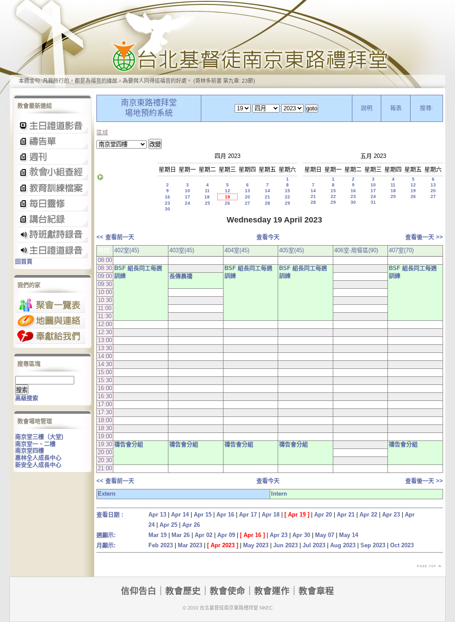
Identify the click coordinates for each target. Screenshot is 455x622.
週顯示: (106, 535)
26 (227, 203)
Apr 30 (301, 535)
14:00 (105, 356)
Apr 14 (180, 514)
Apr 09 (226, 535)
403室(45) (181, 250)
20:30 (105, 460)
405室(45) (291, 250)
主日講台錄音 (52, 172)
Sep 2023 (372, 545)
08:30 (105, 268)
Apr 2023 (223, 545)
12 (227, 190)
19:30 (105, 444)
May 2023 (255, 545)
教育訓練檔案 (52, 188)
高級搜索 (26, 398)
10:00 (105, 292)
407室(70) (401, 250)
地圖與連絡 (50, 320)
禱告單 (52, 141)
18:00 (105, 420)
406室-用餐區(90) (356, 250)
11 (207, 190)
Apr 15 (203, 514)
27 (247, 203)
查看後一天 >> (424, 237)
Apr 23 (391, 514)
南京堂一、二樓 (35, 443)
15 (287, 190)
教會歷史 (183, 591)
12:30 (105, 332)
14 (267, 190)
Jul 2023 (314, 545)
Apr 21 (346, 514)
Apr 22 (368, 514)
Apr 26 (191, 524)
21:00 (105, 468)
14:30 (105, 364)
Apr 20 (323, 514)
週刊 (52, 157)
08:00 (105, 260)
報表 (396, 108)
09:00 (105, 276)
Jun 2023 (285, 545)
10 (187, 190)
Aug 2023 (342, 545)
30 (167, 208)
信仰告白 (138, 591)
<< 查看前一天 (115, 237)
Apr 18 (270, 514)
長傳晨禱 (180, 276)
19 (227, 196)
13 (247, 190)
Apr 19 (297, 514)
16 (167, 196)
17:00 (105, 404)
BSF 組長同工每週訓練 (138, 272)
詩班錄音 (52, 234)
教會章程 (316, 591)
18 (207, 196)
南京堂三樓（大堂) (39, 436)
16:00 (105, 388)
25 (207, 203)
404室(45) (236, 250)
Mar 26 (181, 535)
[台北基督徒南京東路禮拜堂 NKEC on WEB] (227, 44)
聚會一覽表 (50, 305)
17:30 (105, 412)
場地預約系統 (149, 113)
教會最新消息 (52, 203)
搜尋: (426, 108)
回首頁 (23, 261)
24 (187, 203)
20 (247, 196)
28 (267, 203)
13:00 (105, 340)
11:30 (105, 316)
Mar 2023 (190, 545)
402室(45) (126, 250)
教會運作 (272, 591)
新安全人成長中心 (38, 464)
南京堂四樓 (29, 450)
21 (267, 196)
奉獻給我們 (50, 336)
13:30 (105, 348)
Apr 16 (225, 514)
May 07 (324, 535)
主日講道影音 (52, 125)
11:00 (105, 308)
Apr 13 (157, 514)
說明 (366, 108)
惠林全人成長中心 (38, 457)
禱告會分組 (128, 444)
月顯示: (106, 545)
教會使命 (227, 591)
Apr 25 (168, 524)
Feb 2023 (160, 545)
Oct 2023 (402, 545)
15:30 (105, 380)
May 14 (348, 535)
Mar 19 (157, 535)
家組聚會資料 (52, 219)
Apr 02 (203, 535)
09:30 (105, 284)
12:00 (105, 324)
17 (187, 196)
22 (287, 196)
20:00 (105, 452)
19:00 (105, 436)
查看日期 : (109, 514)
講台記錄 (52, 250)
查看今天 (267, 237)
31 (373, 202)
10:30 (105, 300)
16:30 (105, 396)
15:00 (105, 372)
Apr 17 (248, 514)
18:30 (105, 428)
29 (287, 203)
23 (167, 203)
